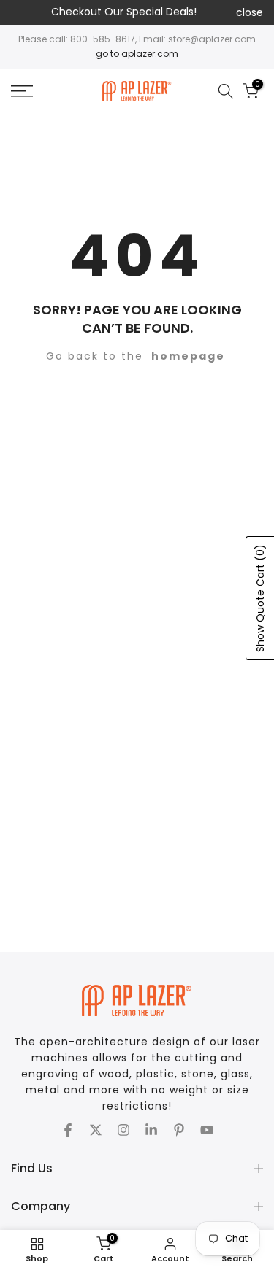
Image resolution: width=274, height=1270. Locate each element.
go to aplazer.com (137, 53)
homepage (188, 356)
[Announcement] (123, 12)
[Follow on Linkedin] (151, 1130)
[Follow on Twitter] (95, 1130)
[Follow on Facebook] (68, 1130)
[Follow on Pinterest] (179, 1130)
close (249, 12)
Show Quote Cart (260, 598)
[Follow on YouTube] (206, 1130)
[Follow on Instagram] (123, 1130)
